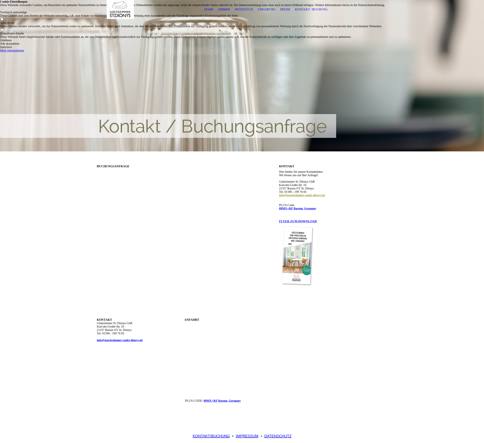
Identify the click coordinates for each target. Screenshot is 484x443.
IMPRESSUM (247, 436)
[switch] (2, 19)
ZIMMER (224, 9)
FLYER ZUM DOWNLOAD (298, 221)
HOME (208, 9)
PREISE (285, 9)
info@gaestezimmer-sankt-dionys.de (302, 195)
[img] (120, 9)
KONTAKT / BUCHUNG (311, 9)
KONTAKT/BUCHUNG (211, 436)
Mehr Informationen (12, 50)
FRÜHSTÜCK (244, 9)
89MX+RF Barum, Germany (297, 208)
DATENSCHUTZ (278, 436)
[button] (192, 40)
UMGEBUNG (267, 9)
